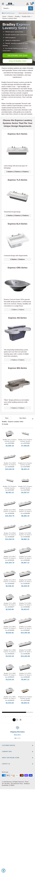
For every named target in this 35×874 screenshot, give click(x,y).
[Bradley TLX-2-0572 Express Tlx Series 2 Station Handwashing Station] (9, 574)
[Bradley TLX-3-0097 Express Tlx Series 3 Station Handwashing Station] (25, 644)
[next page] (20, 719)
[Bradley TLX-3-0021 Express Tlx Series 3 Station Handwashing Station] (9, 620)
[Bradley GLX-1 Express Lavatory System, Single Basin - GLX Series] (9, 433)
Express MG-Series (17, 368)
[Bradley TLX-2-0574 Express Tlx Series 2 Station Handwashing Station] (25, 667)
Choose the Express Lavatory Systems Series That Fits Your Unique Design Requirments (17, 123)
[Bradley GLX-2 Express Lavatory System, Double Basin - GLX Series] (25, 480)
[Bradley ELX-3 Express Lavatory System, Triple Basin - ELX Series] (25, 457)
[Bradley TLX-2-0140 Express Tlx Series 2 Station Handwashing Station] (25, 574)
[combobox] (26, 418)
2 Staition (13, 259)
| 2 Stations (17, 309)
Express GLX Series (17, 134)
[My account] (27, 4)
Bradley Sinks (26, 16)
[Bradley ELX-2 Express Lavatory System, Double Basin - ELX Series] (25, 691)
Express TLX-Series (17, 180)
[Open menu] (3, 4)
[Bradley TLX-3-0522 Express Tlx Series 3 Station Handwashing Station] (25, 527)
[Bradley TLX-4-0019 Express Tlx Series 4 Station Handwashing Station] (9, 457)
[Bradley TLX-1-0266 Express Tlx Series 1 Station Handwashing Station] (9, 597)
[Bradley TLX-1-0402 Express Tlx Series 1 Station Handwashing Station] (9, 667)
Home (4, 16)
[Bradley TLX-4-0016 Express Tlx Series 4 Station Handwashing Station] (9, 504)
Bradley (17, 16)
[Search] (30, 8)
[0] (31, 4)
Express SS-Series (17, 318)
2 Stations (17, 171)
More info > (17, 734)
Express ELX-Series (17, 224)
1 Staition (9, 171)
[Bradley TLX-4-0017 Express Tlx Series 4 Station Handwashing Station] (9, 550)
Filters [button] (7, 418)
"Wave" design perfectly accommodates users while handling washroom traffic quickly (16, 402)
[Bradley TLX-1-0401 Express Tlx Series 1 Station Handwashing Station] (9, 691)
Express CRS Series (17, 267)
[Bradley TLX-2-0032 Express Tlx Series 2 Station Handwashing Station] (25, 597)
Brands (10, 16)
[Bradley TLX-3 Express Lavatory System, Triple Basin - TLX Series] (9, 480)
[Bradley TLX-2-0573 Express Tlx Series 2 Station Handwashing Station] (25, 550)
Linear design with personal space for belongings (15, 167)
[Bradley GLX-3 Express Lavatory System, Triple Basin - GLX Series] (25, 433)
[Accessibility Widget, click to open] (3, 871)
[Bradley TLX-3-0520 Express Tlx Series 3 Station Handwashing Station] (25, 620)
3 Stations (25, 171)
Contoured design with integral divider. (16, 255)
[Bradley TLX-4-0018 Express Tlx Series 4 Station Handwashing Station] (9, 527)
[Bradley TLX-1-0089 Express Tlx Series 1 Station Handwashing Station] (9, 644)
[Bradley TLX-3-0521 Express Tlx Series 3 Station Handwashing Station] (25, 504)
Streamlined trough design (12, 212)
